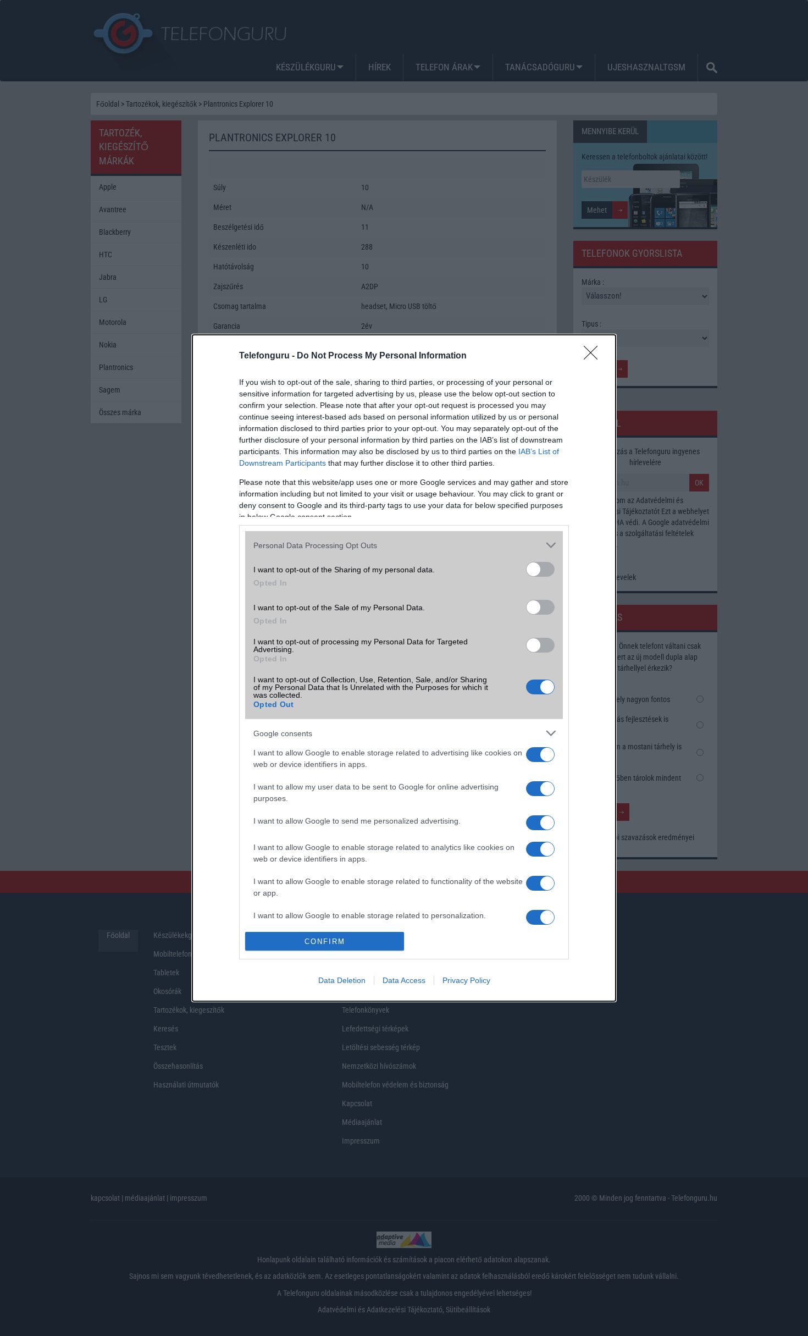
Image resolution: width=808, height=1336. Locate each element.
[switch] (540, 569)
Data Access (404, 980)
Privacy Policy (466, 980)
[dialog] (404, 668)
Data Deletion (342, 980)
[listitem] (404, 545)
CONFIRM (325, 941)
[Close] (594, 356)
